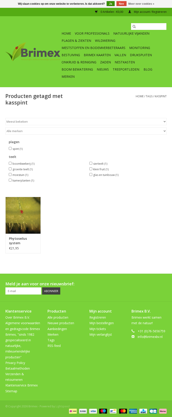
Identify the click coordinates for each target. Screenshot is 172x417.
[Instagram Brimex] (163, 284)
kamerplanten (23, 180)
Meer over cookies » (141, 3)
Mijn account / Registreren (150, 12)
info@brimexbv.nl (150, 337)
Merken (68, 76)
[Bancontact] (113, 411)
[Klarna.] (162, 411)
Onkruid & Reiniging (79, 62)
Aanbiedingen (57, 329)
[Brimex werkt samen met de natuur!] (32, 51)
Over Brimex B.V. (17, 317)
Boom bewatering (77, 69)
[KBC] (143, 411)
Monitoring (139, 48)
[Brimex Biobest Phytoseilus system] (23, 215)
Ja (110, 3)
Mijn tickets (97, 329)
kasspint (161, 96)
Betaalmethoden (17, 368)
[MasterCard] (123, 411)
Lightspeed (63, 406)
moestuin (20, 175)
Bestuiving (71, 55)
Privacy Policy (15, 363)
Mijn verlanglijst (100, 334)
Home (66, 33)
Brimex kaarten (97, 55)
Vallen (120, 55)
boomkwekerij (23, 164)
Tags (149, 96)
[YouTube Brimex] (146, 284)
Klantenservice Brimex (21, 385)
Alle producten (57, 317)
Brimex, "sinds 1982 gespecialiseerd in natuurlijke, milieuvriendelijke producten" (19, 345)
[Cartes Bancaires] (153, 411)
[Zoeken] (134, 26)
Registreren (97, 317)
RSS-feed (54, 346)
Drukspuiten (141, 55)
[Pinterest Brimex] (138, 284)
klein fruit (101, 169)
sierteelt (100, 164)
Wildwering (105, 40)
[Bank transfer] (82, 411)
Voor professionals (92, 33)
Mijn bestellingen (101, 323)
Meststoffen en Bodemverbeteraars (93, 48)
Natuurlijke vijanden (131, 33)
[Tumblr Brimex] (155, 284)
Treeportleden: (126, 69)
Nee (121, 3)
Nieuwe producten (60, 323)
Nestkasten (125, 62)
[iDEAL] (72, 411)
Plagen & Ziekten (76, 40)
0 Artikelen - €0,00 (112, 12)
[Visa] (93, 411)
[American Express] (133, 411)
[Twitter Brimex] (130, 284)
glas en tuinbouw (105, 175)
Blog (148, 69)
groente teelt (23, 169)
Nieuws (103, 69)
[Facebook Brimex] (122, 284)
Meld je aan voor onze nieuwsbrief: (39, 284)
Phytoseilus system (18, 240)
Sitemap (11, 391)
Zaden (105, 62)
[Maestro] (103, 411)
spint (18, 149)
